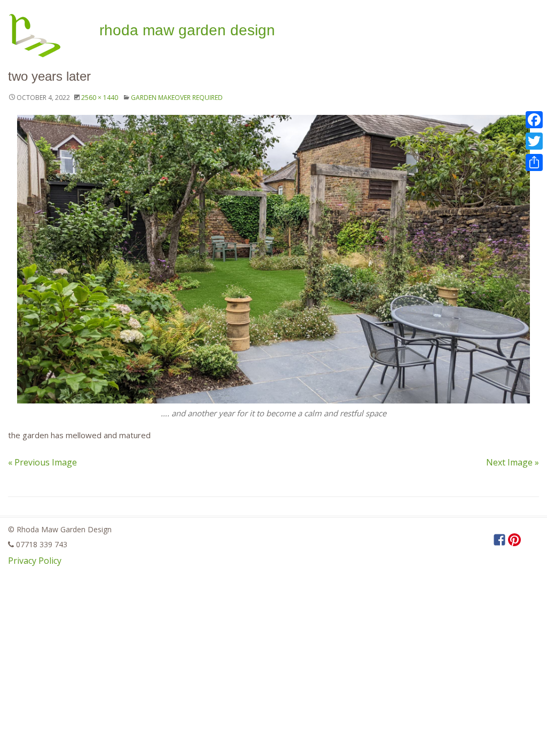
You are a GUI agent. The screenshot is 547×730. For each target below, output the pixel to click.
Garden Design (187, 30)
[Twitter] (534, 141)
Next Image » (512, 462)
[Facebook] (534, 119)
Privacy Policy (34, 560)
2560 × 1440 (99, 97)
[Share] (534, 162)
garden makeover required (177, 97)
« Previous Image (42, 462)
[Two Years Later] (273, 259)
